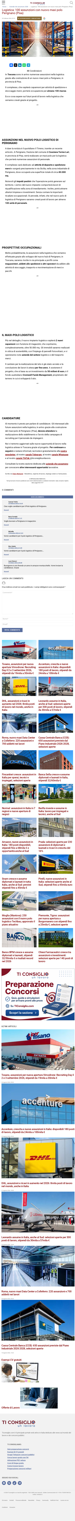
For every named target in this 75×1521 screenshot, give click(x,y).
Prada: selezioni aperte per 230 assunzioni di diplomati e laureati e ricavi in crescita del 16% (55, 846)
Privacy (38, 1500)
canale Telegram (33, 454)
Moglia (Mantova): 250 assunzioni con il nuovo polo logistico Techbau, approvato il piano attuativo (18, 920)
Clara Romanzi (17, 474)
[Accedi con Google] (44, 18)
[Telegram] (20, 1483)
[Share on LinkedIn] (20, 65)
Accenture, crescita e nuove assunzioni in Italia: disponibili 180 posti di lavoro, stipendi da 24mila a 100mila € (54, 669)
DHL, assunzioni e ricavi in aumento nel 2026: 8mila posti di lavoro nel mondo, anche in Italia (18, 705)
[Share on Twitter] (15, 65)
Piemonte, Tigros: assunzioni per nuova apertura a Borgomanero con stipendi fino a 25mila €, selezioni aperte (55, 920)
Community (45, 1500)
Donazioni (12, 1507)
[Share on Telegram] (28, 65)
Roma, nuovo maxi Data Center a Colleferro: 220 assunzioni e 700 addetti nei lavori (18, 740)
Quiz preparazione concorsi (18, 1449)
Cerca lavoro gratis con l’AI (17, 1457)
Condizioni (5, 1507)
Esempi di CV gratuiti (15, 1452)
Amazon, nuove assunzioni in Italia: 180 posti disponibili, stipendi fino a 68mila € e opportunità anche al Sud (17, 846)
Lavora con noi (64, 1500)
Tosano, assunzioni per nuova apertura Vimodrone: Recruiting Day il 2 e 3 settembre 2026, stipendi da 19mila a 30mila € (19, 669)
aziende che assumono (57, 464)
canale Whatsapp (60, 454)
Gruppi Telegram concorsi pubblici (20, 1455)
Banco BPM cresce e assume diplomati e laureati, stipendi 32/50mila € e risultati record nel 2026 (17, 957)
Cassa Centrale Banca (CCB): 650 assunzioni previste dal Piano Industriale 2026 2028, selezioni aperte (53, 742)
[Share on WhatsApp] (24, 65)
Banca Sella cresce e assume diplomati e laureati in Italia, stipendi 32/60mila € (54, 777)
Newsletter (31, 1500)
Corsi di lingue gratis (15, 1463)
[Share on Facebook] (11, 65)
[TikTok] (14, 1483)
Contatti (11, 1500)
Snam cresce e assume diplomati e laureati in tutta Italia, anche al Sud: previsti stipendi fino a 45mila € (16, 883)
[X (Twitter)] (9, 1483)
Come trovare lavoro (15, 1466)
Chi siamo (4, 1500)
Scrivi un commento (37, 497)
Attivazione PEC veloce (16, 1460)
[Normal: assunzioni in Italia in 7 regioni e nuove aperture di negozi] (19, 794)
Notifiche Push (54, 1500)
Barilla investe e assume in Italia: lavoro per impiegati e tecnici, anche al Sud (53, 811)
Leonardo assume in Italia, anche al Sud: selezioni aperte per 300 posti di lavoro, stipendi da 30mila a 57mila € (55, 705)
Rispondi (6, 510)
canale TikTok (23, 458)
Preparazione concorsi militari (19, 1469)
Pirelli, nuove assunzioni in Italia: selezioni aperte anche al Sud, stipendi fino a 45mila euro (55, 881)
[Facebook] (4, 1483)
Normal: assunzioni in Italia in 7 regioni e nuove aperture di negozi (18, 811)
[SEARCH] (71, 2)
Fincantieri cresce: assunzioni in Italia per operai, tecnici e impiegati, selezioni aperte (19, 777)
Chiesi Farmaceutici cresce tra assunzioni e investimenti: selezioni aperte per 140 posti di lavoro (55, 957)
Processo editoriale (21, 1500)
